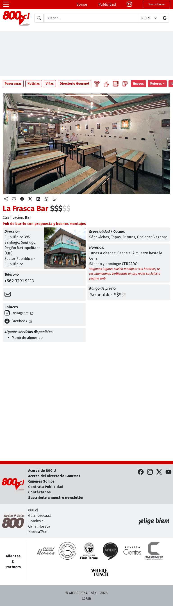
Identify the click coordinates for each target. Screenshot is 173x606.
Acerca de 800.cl (42, 470)
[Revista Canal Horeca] (46, 551)
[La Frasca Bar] (41, 95)
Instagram (20, 313)
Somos (82, 4)
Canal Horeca (39, 526)
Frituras (129, 237)
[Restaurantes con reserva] (125, 84)
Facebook (19, 321)
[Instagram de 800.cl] (150, 472)
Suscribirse (156, 4)
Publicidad (107, 4)
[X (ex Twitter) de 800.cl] (159, 472)
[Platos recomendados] (106, 84)
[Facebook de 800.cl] (140, 472)
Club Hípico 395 (17, 237)
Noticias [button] (33, 84)
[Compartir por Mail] (14, 199)
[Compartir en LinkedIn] (38, 199)
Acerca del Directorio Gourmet (54, 476)
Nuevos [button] (138, 84)
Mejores (156, 84)
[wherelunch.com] (100, 572)
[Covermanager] (154, 551)
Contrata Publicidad (45, 487)
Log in (86, 598)
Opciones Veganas (152, 237)
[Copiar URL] (54, 199)
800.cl (33, 510)
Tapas (116, 237)
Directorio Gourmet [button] (74, 84)
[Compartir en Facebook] (22, 199)
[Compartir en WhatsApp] (46, 199)
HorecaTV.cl (38, 532)
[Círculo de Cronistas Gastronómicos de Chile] (67, 551)
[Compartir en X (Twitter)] (30, 199)
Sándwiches (99, 237)
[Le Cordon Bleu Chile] (89, 551)
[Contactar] (8, 294)
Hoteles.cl (36, 521)
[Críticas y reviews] (116, 84)
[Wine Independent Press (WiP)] (111, 551)
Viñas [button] (50, 84)
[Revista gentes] (132, 551)
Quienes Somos (41, 481)
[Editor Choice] (97, 84)
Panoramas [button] (13, 84)
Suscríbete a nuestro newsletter (56, 497)
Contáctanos (39, 492)
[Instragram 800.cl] (129, 4)
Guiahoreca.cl (39, 515)
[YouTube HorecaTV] (168, 472)
